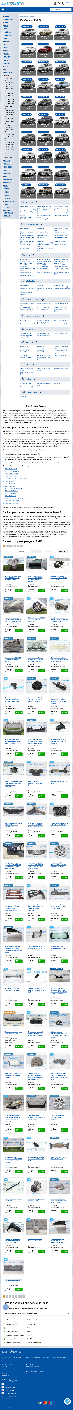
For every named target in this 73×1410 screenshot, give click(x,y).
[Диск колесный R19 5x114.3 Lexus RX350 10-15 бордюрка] (59, 1103)
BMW (6, 26)
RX (5, 140)
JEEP (6, 66)
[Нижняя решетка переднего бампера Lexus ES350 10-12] (13, 1019)
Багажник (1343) (25, 259)
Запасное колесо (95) (26, 387)
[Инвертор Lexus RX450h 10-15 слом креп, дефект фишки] (13, 645)
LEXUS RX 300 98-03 (10, 496)
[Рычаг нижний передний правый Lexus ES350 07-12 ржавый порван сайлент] (36, 811)
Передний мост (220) (43, 335)
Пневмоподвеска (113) (61, 303)
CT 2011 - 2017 (8, 78)
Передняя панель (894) (61, 237)
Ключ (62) (23, 352)
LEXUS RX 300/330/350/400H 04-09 (15, 498)
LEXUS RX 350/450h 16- (11, 503)
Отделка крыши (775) (60, 235)
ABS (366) (23, 320)
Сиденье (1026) (24, 248)
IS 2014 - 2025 (10, 114)
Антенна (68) (41, 346)
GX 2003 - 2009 (10, 99)
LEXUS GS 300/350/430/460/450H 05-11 (16, 478)
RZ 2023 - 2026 (8, 153)
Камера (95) (40, 350)
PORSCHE (7, 183)
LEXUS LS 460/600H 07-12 (12, 493)
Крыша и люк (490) (59, 265)
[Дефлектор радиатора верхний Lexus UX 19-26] (13, 976)
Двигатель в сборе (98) (27, 206)
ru (67, 3)
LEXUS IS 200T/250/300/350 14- (14, 488)
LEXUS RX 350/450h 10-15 (12, 501)
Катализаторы (30, 1370)
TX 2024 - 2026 (8, 155)
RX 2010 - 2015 (10, 147)
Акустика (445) (24, 228)
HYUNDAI (7, 57)
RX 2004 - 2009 (10, 145)
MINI (5, 170)
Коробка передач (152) (61, 333)
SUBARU (7, 189)
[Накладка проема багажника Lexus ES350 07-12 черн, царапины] (36, 1103)
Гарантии (4, 1366)
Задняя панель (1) (25, 285)
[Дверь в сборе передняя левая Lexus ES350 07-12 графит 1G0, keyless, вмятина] (36, 564)
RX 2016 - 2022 (10, 149)
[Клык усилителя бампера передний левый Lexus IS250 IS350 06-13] (59, 727)
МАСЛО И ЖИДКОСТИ (8, 212)
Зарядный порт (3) (42, 263)
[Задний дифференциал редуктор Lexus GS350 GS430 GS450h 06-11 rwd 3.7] (59, 605)
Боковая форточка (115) (27, 261)
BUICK (6, 29)
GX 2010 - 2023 (10, 101)
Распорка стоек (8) (25, 272)
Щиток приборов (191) (26, 357)
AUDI (6, 23)
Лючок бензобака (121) (44, 266)
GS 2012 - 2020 (10, 95)
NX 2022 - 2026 (10, 136)
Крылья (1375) (41, 265)
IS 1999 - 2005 (10, 110)
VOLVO (6, 204)
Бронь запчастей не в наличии (34, 1371)
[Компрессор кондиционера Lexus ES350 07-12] (36, 1187)
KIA (5, 69)
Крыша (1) (40, 285)
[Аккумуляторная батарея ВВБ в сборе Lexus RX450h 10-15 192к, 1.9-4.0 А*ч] (36, 645)
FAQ (3, 1371)
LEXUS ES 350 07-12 (10, 476)
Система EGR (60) (42, 210)
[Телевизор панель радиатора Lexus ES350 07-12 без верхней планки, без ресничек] (13, 1145)
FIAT (5, 44)
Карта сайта (5, 1375)
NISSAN (6, 176)
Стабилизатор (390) (43, 309)
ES (5, 80)
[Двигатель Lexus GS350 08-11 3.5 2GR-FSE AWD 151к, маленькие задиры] (13, 564)
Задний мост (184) (25, 333)
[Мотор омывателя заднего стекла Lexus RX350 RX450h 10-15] (36, 1145)
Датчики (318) (24, 350)
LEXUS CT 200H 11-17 (11, 469)
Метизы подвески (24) (43, 303)
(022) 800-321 (10, 1393)
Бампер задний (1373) (43, 259)
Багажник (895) (41, 228)
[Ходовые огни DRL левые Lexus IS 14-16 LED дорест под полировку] (59, 892)
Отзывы (4, 1368)
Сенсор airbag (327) (60, 355)
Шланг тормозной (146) (61, 324)
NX (5, 132)
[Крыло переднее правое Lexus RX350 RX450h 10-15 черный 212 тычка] (13, 1226)
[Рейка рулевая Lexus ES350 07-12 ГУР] (59, 769)
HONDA (6, 54)
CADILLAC (7, 32)
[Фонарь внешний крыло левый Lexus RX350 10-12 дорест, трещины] (59, 1187)
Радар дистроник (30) (43, 355)
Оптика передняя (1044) (61, 268)
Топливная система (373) (61, 215)
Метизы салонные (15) (27, 235)
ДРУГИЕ (7, 208)
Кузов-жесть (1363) (26, 266)
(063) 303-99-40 (10, 1387)
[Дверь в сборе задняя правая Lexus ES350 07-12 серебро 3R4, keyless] (59, 1226)
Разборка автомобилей (32, 1366)
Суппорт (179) (41, 324)
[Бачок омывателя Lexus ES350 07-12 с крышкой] (36, 1226)
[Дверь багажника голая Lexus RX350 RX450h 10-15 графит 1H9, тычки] (13, 727)
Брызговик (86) (58, 261)
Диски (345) (57, 383)
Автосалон (29, 1368)
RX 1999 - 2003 (10, 142)
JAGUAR (7, 63)
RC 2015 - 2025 (8, 138)
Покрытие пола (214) (60, 241)
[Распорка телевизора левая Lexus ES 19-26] (13, 1187)
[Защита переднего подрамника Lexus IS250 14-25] (36, 769)
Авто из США (29, 1364)
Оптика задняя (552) (43, 268)
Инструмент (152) (42, 232)
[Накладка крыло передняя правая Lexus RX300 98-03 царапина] (13, 1061)
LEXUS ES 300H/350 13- (11, 474)
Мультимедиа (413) (43, 235)
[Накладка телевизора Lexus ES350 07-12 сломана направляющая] (13, 811)
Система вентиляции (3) (61, 210)
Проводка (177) (24, 355)
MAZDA (7, 164)
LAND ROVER (8, 72)
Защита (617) (58, 263)
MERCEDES (8, 167)
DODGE (6, 41)
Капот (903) (23, 265)
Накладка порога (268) (61, 266)
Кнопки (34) (40, 352)
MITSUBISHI (8, 173)
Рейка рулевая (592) (43, 307)
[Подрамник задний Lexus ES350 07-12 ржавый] (59, 1145)
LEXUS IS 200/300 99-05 (11, 486)
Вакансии (4, 1370)
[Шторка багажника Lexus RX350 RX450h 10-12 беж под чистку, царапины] (59, 645)
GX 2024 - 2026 (10, 104)
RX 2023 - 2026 (10, 151)
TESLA (6, 195)
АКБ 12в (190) (24, 346)
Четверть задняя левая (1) (28, 288)
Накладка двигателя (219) (28, 210)
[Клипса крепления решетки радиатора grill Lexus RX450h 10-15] (36, 976)
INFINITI (7, 60)
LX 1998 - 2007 (10, 125)
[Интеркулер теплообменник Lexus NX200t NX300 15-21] (36, 934)
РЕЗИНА (7, 216)
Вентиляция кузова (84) (27, 263)
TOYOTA (7, 198)
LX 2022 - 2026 (10, 130)
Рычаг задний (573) (60, 307)
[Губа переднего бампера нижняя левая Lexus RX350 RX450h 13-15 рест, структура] (36, 892)
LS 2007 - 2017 (10, 119)
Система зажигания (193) (61, 212)
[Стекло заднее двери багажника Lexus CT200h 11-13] (59, 934)
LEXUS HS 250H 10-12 (11, 483)
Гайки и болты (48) (25, 383)
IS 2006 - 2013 (10, 112)
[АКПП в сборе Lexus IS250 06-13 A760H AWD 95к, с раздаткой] (36, 605)
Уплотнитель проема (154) (28, 275)
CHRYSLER (7, 38)
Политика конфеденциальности (11, 1396)
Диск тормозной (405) (60, 320)
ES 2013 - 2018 (10, 86)
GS (5, 91)
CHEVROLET (8, 35)
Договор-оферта (6, 1398)
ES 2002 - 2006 (10, 82)
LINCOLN (7, 161)
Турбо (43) (23, 219)
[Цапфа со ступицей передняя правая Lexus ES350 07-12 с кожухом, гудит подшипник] (36, 1061)
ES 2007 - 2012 (10, 84)
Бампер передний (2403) (61, 259)
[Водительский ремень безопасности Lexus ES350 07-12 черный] (59, 564)
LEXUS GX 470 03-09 (10, 481)
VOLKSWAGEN (9, 201)
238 (22, 545)
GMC (6, 51)
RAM (5, 186)
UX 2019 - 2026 (8, 158)
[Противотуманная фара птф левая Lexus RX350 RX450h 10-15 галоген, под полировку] (13, 769)
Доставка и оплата (7, 1364)
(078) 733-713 (9, 1390)
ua (70, 3)
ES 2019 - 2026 (10, 89)
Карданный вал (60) (43, 333)
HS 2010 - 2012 (8, 106)
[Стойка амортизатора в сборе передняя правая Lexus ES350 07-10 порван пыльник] (59, 685)
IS (5, 108)
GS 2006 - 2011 (10, 93)
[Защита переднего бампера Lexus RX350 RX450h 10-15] (13, 1266)
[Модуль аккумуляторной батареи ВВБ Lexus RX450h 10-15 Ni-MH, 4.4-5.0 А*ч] (36, 1019)
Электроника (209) (42, 219)
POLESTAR (8, 179)
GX (5, 97)
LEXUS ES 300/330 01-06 (12, 471)
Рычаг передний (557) (26, 309)
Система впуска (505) (26, 212)
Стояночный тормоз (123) (27, 324)
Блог (27, 1373)
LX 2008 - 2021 (10, 127)
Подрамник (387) (25, 307)
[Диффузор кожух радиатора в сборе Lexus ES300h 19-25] (59, 811)
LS (5, 117)
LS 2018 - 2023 (10, 121)
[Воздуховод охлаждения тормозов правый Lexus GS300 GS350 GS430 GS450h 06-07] (59, 1061)
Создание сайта (6, 1407)
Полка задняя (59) (25, 244)
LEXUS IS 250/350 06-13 (11, 491)
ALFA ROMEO (8, 19)
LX (5, 123)
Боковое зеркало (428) (44, 261)
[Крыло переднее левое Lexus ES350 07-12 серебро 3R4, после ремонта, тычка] (13, 605)
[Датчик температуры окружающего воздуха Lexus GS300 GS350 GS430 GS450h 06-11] (13, 685)
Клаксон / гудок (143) (60, 350)
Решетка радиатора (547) (44, 272)
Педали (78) (40, 237)
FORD (6, 48)
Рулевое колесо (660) (60, 244)
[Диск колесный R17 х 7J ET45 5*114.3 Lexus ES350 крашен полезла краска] (36, 685)
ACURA (6, 16)
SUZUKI (6, 192)
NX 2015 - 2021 (10, 134)
